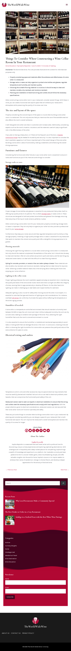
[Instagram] (33, 430)
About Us (5, 633)
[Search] (63, 483)
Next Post (65, 470)
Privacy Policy (28, 633)
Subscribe (10, 597)
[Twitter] (30, 430)
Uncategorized (10, 552)
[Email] (44, 430)
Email (7, 587)
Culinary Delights (11, 546)
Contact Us (16, 633)
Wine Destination (11, 558)
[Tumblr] (37, 430)
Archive (7, 542)
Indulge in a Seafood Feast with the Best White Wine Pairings (39, 517)
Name (7, 579)
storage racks (46, 214)
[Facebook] (26, 430)
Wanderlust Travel (11, 555)
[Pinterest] (41, 430)
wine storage (19, 229)
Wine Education (11, 66)
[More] (48, 430)
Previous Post (11, 470)
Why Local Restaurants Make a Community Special (35, 501)
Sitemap (45, 647)
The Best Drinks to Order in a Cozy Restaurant (22, 512)
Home (7, 549)
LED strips (15, 298)
